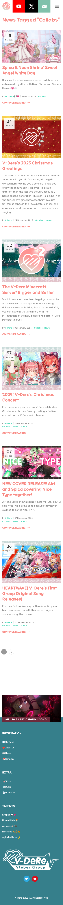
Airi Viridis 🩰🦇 (9, 826)
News (47, 328)
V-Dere (8, 220)
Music (49, 220)
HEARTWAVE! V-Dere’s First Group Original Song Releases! (29, 593)
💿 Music (6, 787)
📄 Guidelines (8, 792)
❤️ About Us (8, 747)
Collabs (42, 96)
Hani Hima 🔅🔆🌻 (11, 831)
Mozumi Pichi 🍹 (10, 820)
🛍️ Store (6, 781)
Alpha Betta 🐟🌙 (11, 837)
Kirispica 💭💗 (12, 96)
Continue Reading (14, 102)
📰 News (6, 753)
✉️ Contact (8, 742)
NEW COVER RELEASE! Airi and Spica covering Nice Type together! (28, 489)
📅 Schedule (8, 759)
